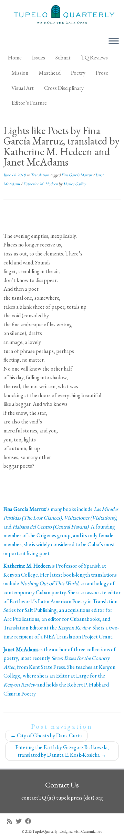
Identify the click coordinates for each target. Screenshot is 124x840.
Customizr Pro (91, 831)
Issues (38, 57)
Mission (19, 72)
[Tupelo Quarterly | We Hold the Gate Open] (62, 15)
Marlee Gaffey (74, 184)
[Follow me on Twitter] (20, 821)
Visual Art (22, 88)
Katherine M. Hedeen (41, 184)
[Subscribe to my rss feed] (11, 821)
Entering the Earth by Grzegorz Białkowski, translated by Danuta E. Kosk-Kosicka (62, 751)
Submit (63, 57)
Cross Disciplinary (64, 88)
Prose (102, 72)
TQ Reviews (94, 57)
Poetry (78, 72)
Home (15, 57)
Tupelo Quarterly (45, 831)
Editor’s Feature (29, 102)
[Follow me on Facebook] (30, 821)
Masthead (50, 72)
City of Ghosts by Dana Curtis (46, 735)
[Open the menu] (113, 41)
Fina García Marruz (77, 175)
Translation (40, 175)
